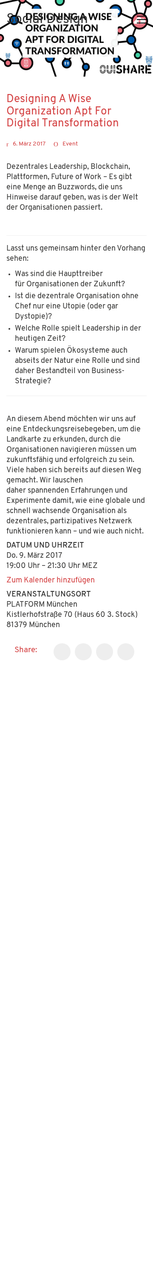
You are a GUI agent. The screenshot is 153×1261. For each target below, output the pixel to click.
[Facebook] (62, 651)
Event (70, 144)
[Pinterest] (125, 651)
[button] (142, 20)
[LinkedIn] (104, 651)
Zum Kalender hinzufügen (50, 581)
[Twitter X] (83, 651)
